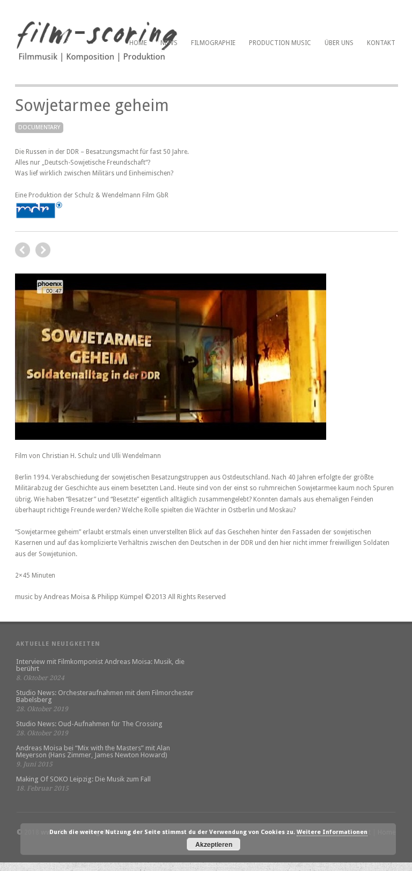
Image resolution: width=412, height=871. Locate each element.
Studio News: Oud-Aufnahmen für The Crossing (89, 724)
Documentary (39, 127)
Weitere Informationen (332, 832)
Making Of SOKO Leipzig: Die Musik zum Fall (83, 779)
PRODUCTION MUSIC (280, 43)
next (22, 249)
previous (42, 249)
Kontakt (381, 43)
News (169, 43)
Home (138, 43)
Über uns (339, 43)
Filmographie (213, 43)
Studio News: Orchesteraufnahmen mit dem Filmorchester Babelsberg (105, 696)
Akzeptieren (213, 844)
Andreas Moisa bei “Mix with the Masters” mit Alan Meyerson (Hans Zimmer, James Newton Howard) (93, 751)
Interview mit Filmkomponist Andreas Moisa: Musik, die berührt (100, 665)
